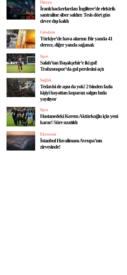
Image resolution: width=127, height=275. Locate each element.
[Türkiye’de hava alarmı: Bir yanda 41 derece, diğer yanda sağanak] (21, 39)
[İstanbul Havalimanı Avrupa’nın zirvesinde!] (21, 141)
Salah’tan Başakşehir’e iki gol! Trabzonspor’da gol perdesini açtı (72, 66)
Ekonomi (48, 134)
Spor (44, 56)
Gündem (47, 32)
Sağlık (45, 80)
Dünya (46, 2)
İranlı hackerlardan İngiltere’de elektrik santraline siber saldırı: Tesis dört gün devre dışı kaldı (77, 15)
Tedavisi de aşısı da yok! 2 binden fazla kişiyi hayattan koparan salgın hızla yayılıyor (76, 93)
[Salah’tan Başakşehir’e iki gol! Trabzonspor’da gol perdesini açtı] (21, 63)
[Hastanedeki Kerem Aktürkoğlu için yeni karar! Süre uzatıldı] (21, 116)
